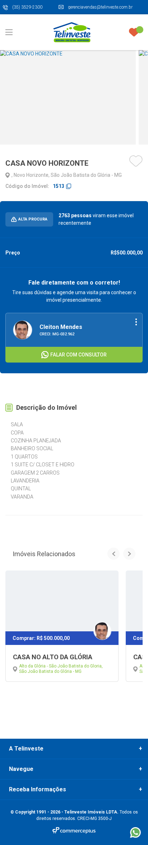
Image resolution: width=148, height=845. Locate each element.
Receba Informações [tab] (37, 789)
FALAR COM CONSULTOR (78, 355)
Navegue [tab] (21, 769)
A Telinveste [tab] (26, 749)
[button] (113, 554)
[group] (68, 97)
